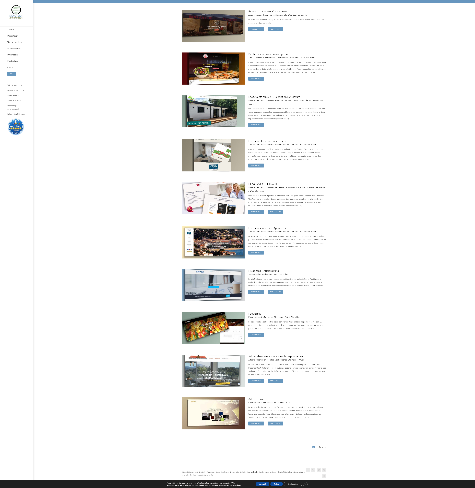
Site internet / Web (283, 15)
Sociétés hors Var (300, 15)
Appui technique (255, 15)
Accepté (262, 484)
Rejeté (276, 484)
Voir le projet (275, 29)
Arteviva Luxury (257, 399)
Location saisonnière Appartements (269, 228)
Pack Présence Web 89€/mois (288, 187)
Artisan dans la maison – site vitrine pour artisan (276, 356)
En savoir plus (256, 29)
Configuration (292, 484)
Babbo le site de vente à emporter (268, 54)
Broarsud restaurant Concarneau (267, 11)
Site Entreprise (281, 58)
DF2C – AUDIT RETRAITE (263, 183)
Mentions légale (252, 472)
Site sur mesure (312, 100)
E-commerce (269, 15)
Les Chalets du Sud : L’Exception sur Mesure (274, 96)
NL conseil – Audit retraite (263, 270)
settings (237, 485)
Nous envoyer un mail (16, 90)
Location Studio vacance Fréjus (266, 141)
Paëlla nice (254, 313)
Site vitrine (310, 58)
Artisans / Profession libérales (261, 100)
